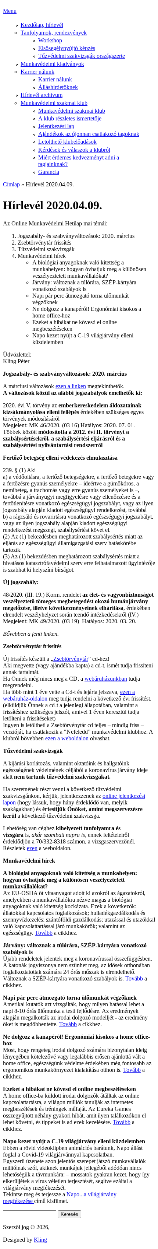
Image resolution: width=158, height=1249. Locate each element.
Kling (40, 1239)
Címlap (11, 184)
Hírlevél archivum (41, 95)
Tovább (44, 933)
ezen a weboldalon (67, 738)
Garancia (48, 172)
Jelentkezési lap (56, 126)
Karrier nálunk (37, 72)
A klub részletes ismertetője (69, 118)
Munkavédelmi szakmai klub (54, 103)
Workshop (50, 40)
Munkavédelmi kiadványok (52, 64)
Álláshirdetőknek (58, 87)
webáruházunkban (106, 679)
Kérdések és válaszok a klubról (74, 150)
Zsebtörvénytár (70, 659)
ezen (32, 848)
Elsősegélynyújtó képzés (66, 48)
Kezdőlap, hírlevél (42, 25)
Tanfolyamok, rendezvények (54, 32)
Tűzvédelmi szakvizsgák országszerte (81, 56)
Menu (10, 11)
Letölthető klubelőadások (67, 141)
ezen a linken (70, 386)
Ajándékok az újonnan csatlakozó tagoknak (88, 134)
